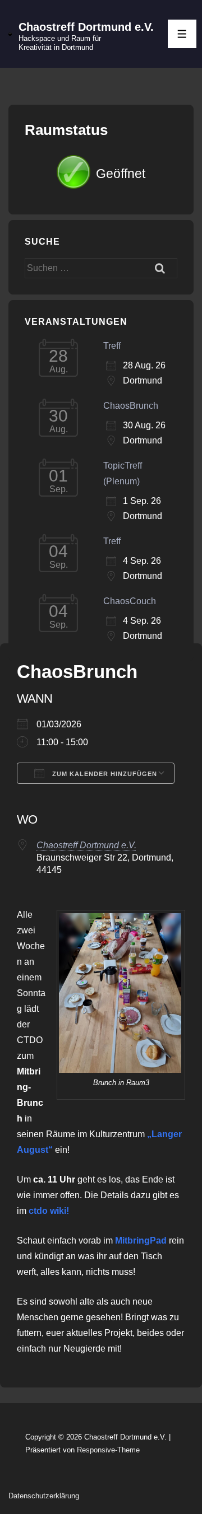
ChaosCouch (129, 601)
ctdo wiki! (49, 1211)
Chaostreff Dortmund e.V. (86, 27)
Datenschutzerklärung (43, 1496)
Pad (158, 1240)
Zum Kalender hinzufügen (103, 773)
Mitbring (132, 1240)
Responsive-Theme (108, 1450)
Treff (112, 346)
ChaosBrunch (130, 405)
